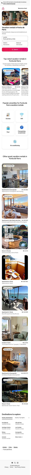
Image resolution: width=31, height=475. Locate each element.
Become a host (22, 8)
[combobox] (15, 39)
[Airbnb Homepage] (3, 8)
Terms (11, 467)
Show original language (9, 3)
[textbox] (8, 45)
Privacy (6, 467)
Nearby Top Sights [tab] (20, 417)
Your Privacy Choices (20, 467)
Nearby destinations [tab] (7, 417)
